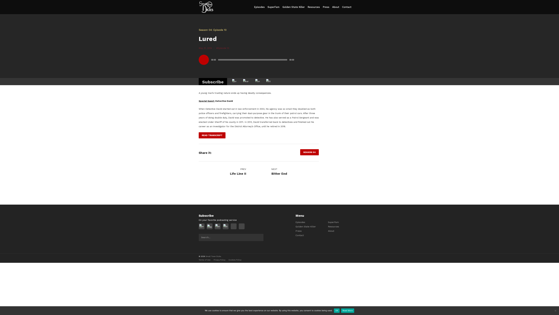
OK (336, 310)
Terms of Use (204, 260)
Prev (243, 169)
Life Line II (238, 173)
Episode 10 (223, 48)
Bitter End (279, 173)
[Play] (204, 60)
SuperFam (274, 7)
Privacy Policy (219, 260)
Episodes (259, 7)
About (335, 7)
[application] (252, 60)
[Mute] (298, 60)
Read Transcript (212, 135)
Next (274, 169)
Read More (348, 310)
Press (326, 7)
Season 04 (205, 29)
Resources (314, 7)
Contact (346, 7)
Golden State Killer (293, 7)
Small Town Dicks (213, 256)
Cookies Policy (235, 260)
